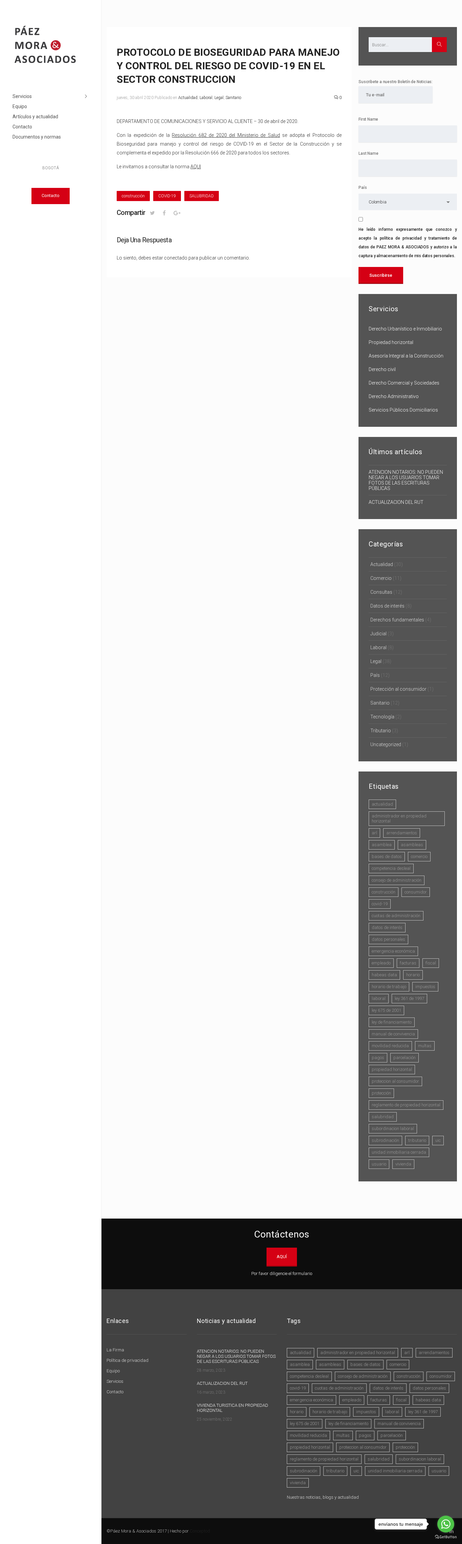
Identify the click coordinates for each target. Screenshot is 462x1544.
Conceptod (200, 1531)
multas (425, 1045)
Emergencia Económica (393, 951)
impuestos (425, 986)
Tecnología (382, 716)
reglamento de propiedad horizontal (406, 1104)
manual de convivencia (393, 1033)
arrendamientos (401, 832)
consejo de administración (396, 880)
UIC (438, 1140)
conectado (175, 258)
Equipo (20, 106)
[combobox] (408, 202)
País (363, 187)
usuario (379, 1164)
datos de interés (387, 927)
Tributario (380, 730)
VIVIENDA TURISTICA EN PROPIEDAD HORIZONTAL (232, 1408)
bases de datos (387, 856)
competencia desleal (391, 868)
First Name (368, 119)
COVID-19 (167, 196)
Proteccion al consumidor (395, 1081)
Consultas (381, 592)
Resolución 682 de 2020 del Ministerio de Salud (226, 135)
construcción (133, 196)
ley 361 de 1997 (409, 998)
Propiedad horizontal (391, 342)
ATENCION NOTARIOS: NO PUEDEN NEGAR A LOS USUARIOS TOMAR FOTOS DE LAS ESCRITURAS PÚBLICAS (406, 480)
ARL (374, 832)
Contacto (22, 126)
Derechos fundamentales (397, 619)
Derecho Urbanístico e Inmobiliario (405, 329)
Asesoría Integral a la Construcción (406, 356)
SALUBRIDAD (201, 196)
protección (381, 1093)
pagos (378, 1057)
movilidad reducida (390, 1045)
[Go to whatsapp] (445, 1524)
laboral (379, 998)
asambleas (412, 844)
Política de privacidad (127, 1360)
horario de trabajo (389, 986)
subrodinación (385, 1140)
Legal (219, 97)
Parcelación (404, 1057)
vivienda (403, 1164)
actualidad (382, 804)
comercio (419, 856)
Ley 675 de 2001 (386, 1010)
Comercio (381, 578)
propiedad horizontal (392, 1069)
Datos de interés (387, 606)
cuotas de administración (396, 915)
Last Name (368, 153)
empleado (381, 962)
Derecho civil (382, 369)
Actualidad (188, 97)
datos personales (388, 939)
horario (413, 974)
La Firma (115, 1349)
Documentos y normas (37, 137)
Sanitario (233, 97)
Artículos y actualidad (35, 116)
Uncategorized (385, 744)
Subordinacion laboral (393, 1128)
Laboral (206, 97)
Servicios (22, 96)
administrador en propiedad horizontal (399, 818)
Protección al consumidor (398, 689)
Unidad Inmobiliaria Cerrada (399, 1152)
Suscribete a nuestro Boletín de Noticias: (396, 81)
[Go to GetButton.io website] (446, 1537)
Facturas (408, 962)
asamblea (382, 844)
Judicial (378, 633)
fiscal (430, 962)
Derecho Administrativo (394, 396)
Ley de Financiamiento (392, 1022)
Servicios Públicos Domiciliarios (403, 410)
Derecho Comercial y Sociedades (404, 383)
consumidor (416, 891)
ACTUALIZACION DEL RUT (396, 502)
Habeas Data (384, 974)
